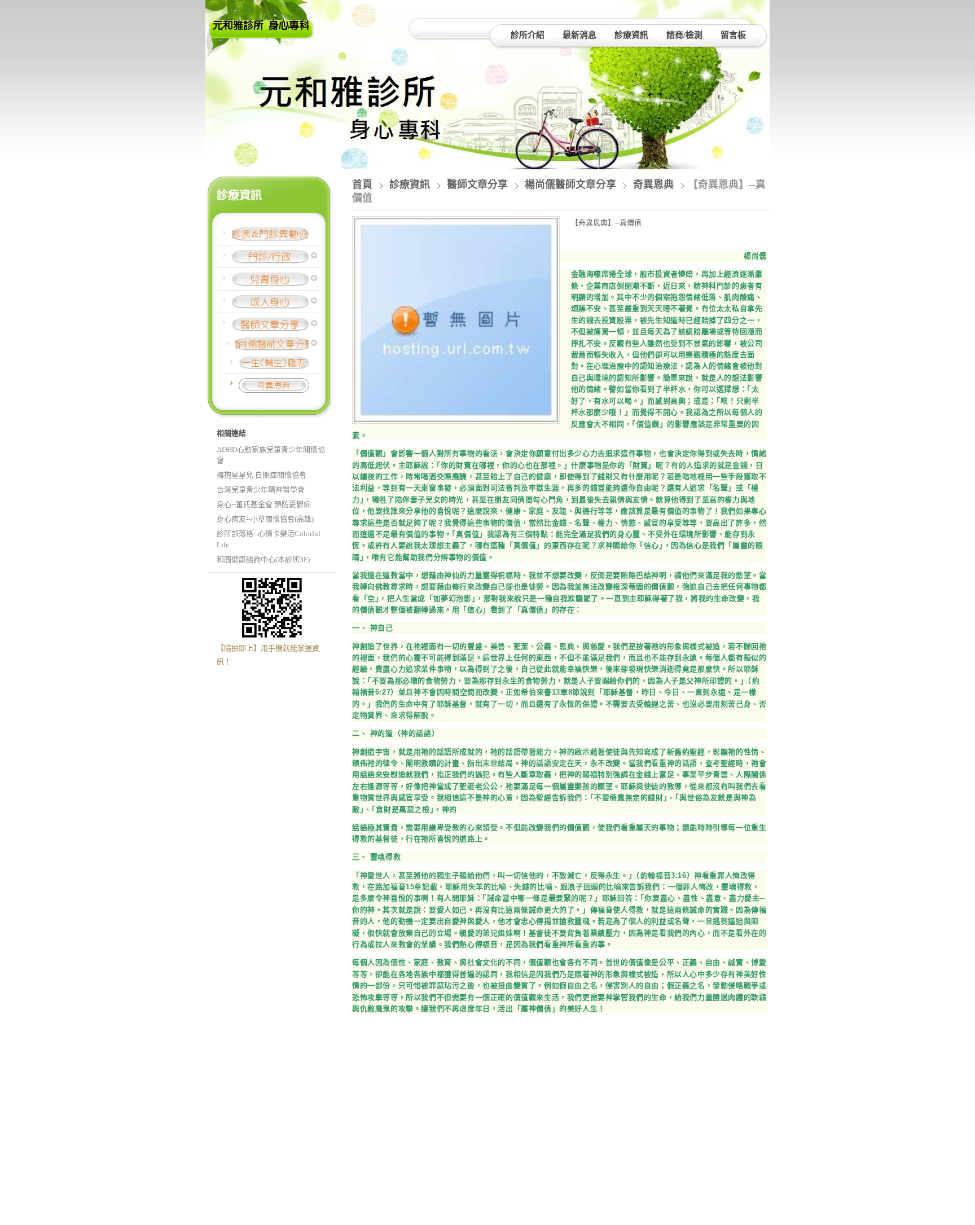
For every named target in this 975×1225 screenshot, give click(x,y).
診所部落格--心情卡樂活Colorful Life (268, 539)
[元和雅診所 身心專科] (261, 35)
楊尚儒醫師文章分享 (570, 184)
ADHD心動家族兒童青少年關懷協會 (271, 455)
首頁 (362, 184)
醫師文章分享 (477, 184)
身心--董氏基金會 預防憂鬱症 (264, 504)
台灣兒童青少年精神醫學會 (261, 489)
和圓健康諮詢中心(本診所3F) (263, 559)
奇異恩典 (653, 184)
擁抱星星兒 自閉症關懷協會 (261, 475)
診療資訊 (411, 184)
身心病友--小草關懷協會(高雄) (265, 519)
